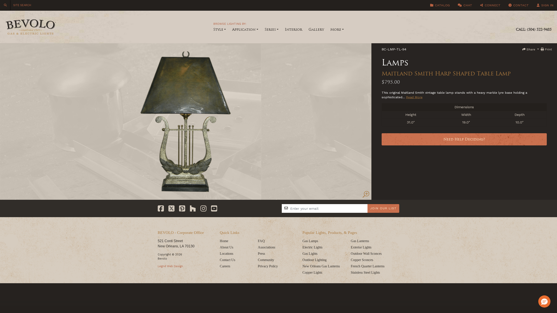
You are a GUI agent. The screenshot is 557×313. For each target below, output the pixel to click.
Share (530, 49)
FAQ (261, 241)
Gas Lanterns (360, 241)
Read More (414, 97)
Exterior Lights (361, 247)
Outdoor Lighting (314, 260)
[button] (544, 301)
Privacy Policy (268, 266)
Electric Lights (312, 247)
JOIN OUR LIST (383, 208)
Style (218, 29)
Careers (225, 266)
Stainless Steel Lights (365, 272)
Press (261, 253)
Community (266, 260)
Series (270, 29)
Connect (492, 5)
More (335, 29)
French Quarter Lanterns (367, 266)
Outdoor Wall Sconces (366, 253)
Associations (266, 247)
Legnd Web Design (170, 266)
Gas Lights (309, 253)
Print (548, 49)
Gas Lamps (310, 241)
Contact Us (227, 260)
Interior (293, 29)
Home (224, 241)
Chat (467, 5)
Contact (520, 5)
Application (243, 29)
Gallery (316, 29)
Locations (226, 253)
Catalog (442, 5)
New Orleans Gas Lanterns (321, 266)
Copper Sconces (362, 260)
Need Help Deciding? (464, 139)
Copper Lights (312, 272)
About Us (226, 247)
